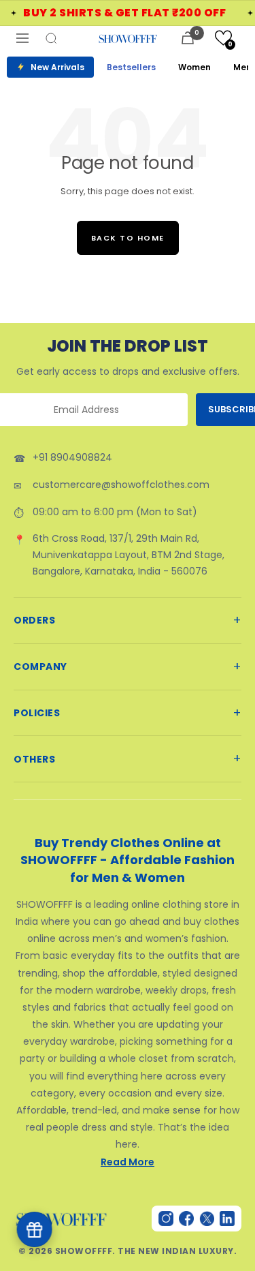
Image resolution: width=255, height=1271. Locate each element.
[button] (223, 37)
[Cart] (187, 37)
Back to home (128, 237)
